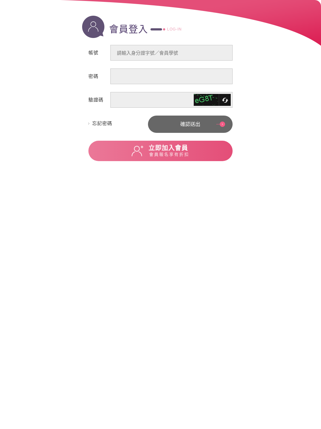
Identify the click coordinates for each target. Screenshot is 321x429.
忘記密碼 (102, 123)
